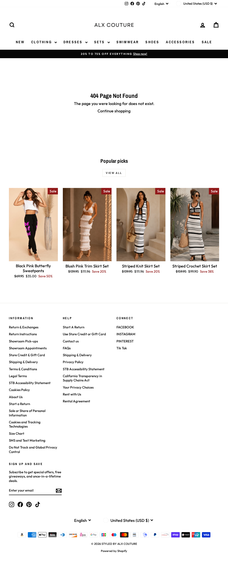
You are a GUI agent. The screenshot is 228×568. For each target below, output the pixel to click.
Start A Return (73, 327)
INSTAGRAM (125, 334)
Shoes (152, 41)
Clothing (42, 41)
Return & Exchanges (23, 327)
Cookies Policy (19, 390)
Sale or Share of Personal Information (27, 413)
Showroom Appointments (28, 348)
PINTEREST (125, 341)
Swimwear (127, 41)
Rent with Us (72, 394)
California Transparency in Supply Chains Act (82, 378)
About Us (15, 397)
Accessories (180, 41)
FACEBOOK (125, 327)
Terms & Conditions (23, 369)
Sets (100, 41)
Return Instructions (23, 334)
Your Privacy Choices (78, 387)
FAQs (67, 348)
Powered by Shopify (114, 551)
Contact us (71, 341)
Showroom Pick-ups (23, 341)
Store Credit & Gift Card (27, 355)
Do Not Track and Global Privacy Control (33, 449)
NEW (20, 41)
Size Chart (16, 433)
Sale (207, 41)
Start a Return (19, 404)
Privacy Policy (73, 362)
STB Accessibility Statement (30, 383)
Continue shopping (114, 110)
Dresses (73, 41)
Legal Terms (18, 376)
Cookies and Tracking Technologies (25, 424)
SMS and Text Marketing (27, 440)
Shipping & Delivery (23, 362)
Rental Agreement (76, 401)
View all (114, 173)
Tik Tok (121, 348)
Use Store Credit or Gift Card (84, 334)
